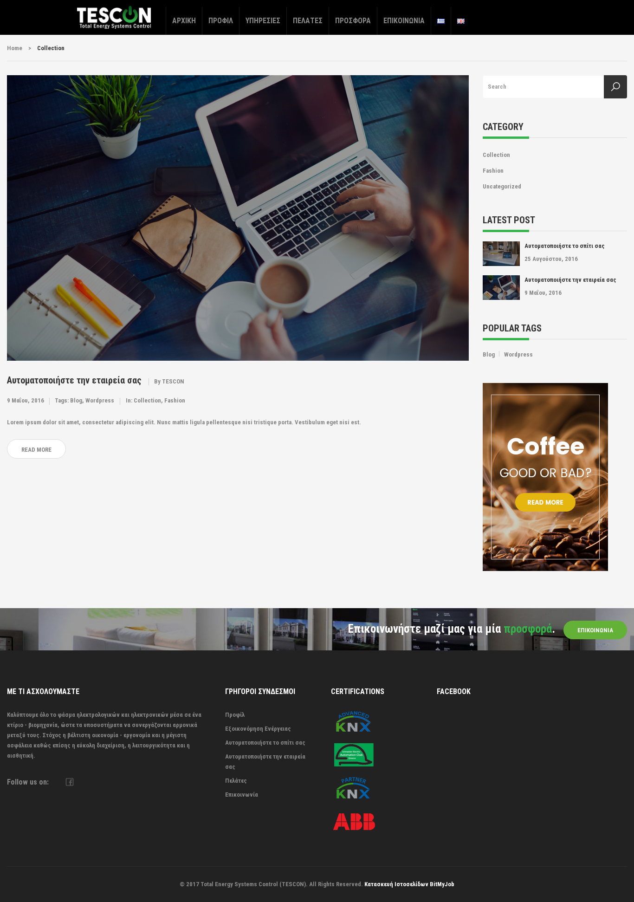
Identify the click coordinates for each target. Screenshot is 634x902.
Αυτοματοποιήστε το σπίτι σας (564, 245)
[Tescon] (114, 16)
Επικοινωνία (404, 20)
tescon (173, 381)
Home (14, 48)
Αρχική (184, 20)
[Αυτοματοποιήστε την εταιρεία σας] (238, 217)
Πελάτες (308, 20)
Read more (36, 449)
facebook (69, 782)
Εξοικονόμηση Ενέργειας (258, 728)
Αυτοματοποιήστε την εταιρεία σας (74, 380)
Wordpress (99, 400)
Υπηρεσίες (263, 20)
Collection (147, 400)
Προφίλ (220, 20)
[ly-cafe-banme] (545, 477)
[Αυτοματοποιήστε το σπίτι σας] (501, 253)
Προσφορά (353, 20)
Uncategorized (502, 186)
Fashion (174, 400)
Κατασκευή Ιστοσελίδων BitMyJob (409, 884)
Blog (76, 400)
